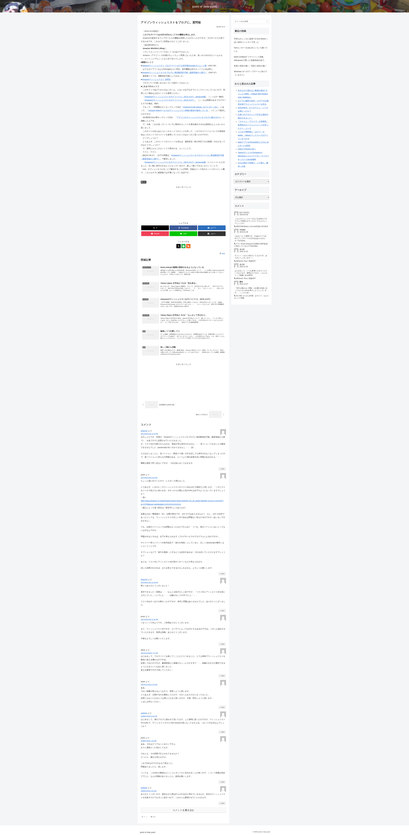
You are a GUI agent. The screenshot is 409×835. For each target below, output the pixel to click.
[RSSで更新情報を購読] (188, 246)
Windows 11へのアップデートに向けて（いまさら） (250, 73)
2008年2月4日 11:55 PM (149, 716)
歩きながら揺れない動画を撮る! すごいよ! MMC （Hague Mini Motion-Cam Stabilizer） (253, 93)
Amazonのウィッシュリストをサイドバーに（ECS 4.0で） (170, 100)
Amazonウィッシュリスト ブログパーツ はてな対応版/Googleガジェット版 (174, 66)
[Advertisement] (183, 204)
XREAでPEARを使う (247, 149)
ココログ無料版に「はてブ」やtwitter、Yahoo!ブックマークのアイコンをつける (253, 135)
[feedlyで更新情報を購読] (183, 246)
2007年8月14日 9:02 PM (149, 478)
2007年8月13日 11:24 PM (149, 434)
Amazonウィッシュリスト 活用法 (156, 79)
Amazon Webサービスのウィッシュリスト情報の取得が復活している (178, 110)
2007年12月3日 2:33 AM (149, 684)
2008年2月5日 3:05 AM (148, 791)
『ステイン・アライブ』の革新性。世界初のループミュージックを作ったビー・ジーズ (253, 124)
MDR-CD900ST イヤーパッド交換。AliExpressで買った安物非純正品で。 (250, 58)
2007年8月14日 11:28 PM (149, 582)
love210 (144, 431)
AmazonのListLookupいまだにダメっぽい (200, 107)
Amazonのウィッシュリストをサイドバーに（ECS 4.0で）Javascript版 (175, 97)
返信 (223, 469)
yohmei (144, 713)
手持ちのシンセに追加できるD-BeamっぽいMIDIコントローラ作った (251, 40)
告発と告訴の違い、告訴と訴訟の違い (250, 66)
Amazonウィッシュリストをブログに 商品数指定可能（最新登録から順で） (174, 72)
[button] (212, 233)
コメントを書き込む (183, 810)
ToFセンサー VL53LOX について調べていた (251, 49)
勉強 (144, 182)
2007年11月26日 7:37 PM (149, 653)
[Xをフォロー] (178, 246)
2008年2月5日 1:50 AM (148, 741)
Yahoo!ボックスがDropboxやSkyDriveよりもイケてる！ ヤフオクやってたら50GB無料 (253, 156)
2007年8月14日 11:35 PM (149, 619)
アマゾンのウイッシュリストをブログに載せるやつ (199, 117)
